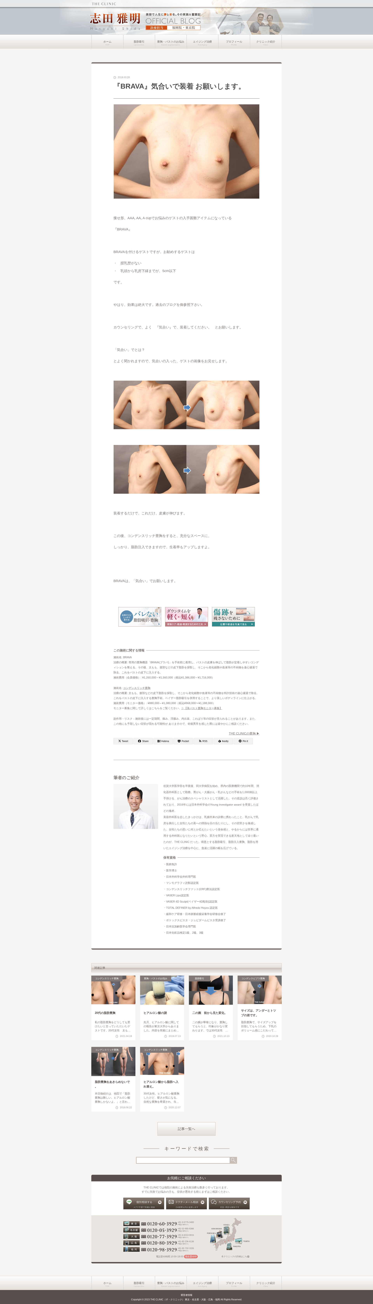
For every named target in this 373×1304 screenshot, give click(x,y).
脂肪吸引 (139, 41)
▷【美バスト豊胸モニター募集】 (201, 708)
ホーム (107, 41)
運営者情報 (186, 1295)
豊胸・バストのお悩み (170, 41)
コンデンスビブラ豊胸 (253, 978)
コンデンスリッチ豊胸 (136, 688)
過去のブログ (165, 305)
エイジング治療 (202, 41)
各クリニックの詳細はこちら (235, 1256)
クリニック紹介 (265, 41)
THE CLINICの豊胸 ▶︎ (244, 733)
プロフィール (234, 41)
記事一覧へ (186, 1129)
